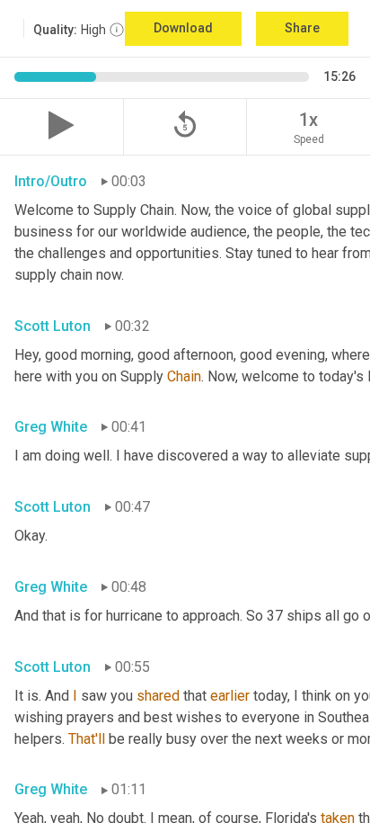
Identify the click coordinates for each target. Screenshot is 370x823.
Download (183, 28)
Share (302, 28)
